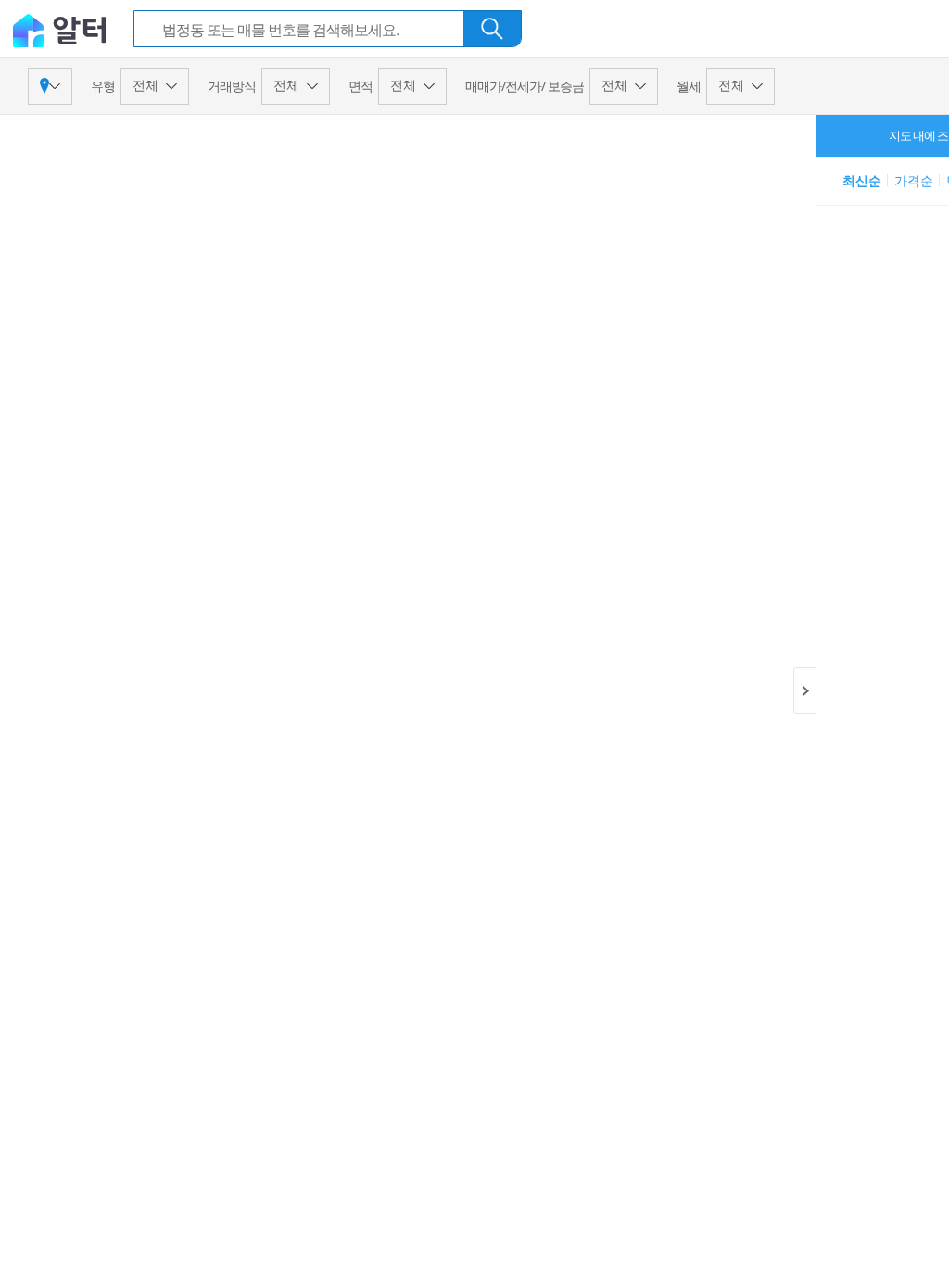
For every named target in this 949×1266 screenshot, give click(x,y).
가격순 (913, 180)
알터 (59, 29)
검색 (492, 28)
